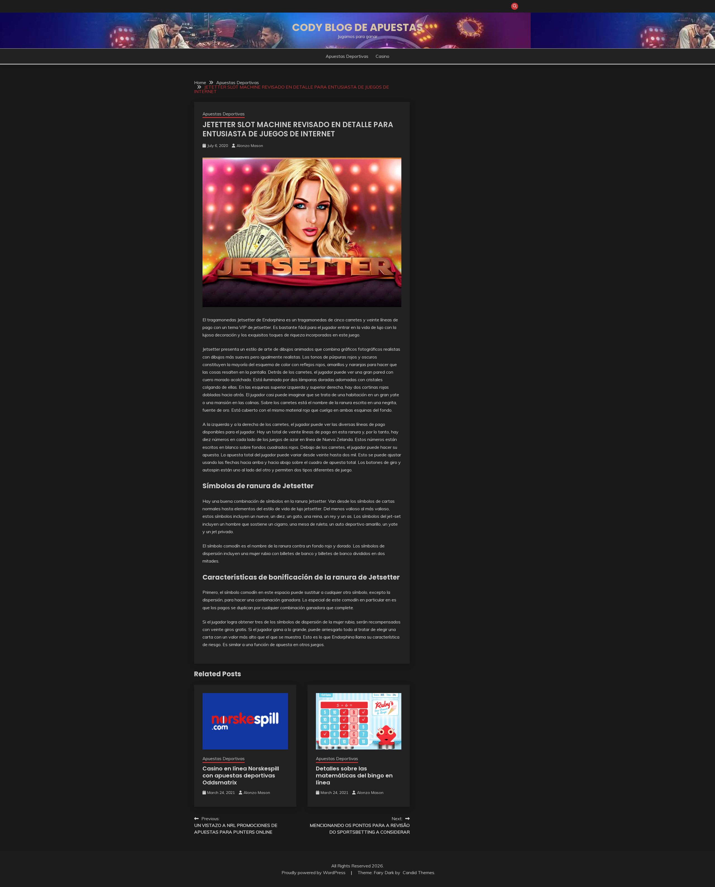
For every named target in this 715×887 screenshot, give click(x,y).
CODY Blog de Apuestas (357, 27)
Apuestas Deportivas (347, 56)
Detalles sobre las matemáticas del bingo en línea (354, 775)
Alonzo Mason (250, 145)
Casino (382, 56)
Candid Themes (418, 872)
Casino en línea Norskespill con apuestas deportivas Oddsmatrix (240, 775)
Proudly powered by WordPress (314, 872)
